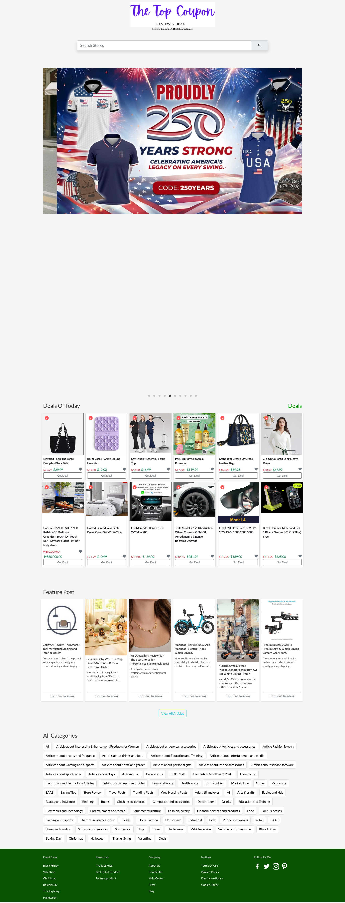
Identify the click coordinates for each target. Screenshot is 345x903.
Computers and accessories (171, 801)
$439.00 (148, 556)
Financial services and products (218, 811)
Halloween (97, 838)
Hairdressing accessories (97, 820)
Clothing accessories (131, 801)
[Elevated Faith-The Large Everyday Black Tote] (63, 434)
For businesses (272, 811)
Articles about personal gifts (172, 765)
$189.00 (236, 556)
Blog (151, 891)
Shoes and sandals (58, 829)
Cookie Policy (209, 884)
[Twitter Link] (267, 866)
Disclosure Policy (212, 878)
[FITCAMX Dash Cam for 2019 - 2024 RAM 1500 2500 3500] (238, 503)
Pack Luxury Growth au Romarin (189, 461)
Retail (259, 820)
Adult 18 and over (207, 792)
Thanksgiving (122, 838)
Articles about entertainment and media (237, 755)
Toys (141, 829)
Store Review (92, 792)
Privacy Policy (210, 872)
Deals (295, 405)
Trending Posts (143, 792)
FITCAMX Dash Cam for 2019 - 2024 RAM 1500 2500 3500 (238, 530)
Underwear (175, 829)
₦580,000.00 (53, 556)
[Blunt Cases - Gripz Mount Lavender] (107, 434)
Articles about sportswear (63, 774)
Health (126, 820)
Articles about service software (272, 765)
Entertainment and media (107, 811)
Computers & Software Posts (213, 774)
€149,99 (192, 469)
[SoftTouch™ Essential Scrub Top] (151, 434)
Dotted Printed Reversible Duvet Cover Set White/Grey (105, 530)
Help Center (156, 878)
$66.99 (278, 469)
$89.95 (235, 469)
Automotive (130, 774)
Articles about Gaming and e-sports (70, 765)
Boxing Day (53, 838)
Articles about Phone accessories (221, 765)
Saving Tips (68, 792)
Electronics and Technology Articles (70, 783)
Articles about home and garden (124, 765)
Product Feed (104, 865)
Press (152, 884)
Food (250, 811)
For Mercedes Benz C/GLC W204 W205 (147, 530)
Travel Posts (117, 792)
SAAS (49, 792)
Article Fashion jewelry (278, 746)
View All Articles (172, 713)
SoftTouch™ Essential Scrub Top (148, 461)
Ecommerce (248, 774)
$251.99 (192, 556)
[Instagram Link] (276, 866)
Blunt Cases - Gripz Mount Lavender (103, 461)
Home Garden (148, 820)
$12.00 (102, 469)
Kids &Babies (215, 783)
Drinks (226, 801)
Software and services (93, 829)
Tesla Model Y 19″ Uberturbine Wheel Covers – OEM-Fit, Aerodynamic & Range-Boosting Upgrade (194, 534)
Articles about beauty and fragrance (70, 755)
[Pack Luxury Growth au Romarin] (194, 434)
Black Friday (267, 829)
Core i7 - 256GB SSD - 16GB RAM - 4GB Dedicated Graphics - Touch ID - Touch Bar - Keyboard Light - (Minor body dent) (61, 536)
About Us (154, 865)
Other (260, 783)
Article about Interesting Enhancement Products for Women (97, 746)
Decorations (205, 801)
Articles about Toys (102, 774)
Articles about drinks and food (122, 755)
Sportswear (123, 829)
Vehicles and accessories (235, 829)
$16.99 (146, 469)
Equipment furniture (147, 811)
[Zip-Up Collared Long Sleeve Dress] (282, 434)
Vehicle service (201, 829)
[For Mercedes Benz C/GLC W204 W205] (151, 503)
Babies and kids (272, 792)
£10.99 (102, 556)
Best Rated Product (108, 872)
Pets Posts (279, 783)
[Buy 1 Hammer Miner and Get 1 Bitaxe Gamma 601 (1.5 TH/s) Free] (282, 503)
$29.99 (58, 469)
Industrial (195, 820)
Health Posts (189, 783)
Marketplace (240, 783)
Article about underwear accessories (171, 746)
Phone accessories (235, 820)
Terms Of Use (209, 865)
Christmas (76, 838)
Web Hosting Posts (174, 792)
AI (47, 746)
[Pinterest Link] (284, 866)
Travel (156, 829)
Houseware (173, 820)
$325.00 (280, 556)
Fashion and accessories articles (123, 783)
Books (105, 801)
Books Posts (154, 774)
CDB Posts (178, 774)
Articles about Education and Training (176, 755)
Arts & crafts (246, 792)
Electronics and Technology (64, 811)
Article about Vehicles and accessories (229, 746)
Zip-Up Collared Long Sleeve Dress (280, 461)
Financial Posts (162, 783)
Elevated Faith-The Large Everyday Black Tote (58, 461)
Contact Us (155, 872)
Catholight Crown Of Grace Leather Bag (236, 461)
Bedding (88, 801)
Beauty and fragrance (60, 801)
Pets (212, 820)
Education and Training (254, 801)
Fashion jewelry (179, 811)
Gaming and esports (59, 820)
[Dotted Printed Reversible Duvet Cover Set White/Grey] (107, 503)
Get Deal (62, 475)
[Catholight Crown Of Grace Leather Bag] (238, 434)
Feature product (106, 878)
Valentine (144, 838)
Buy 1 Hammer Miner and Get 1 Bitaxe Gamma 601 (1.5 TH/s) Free (282, 532)
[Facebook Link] (257, 866)
